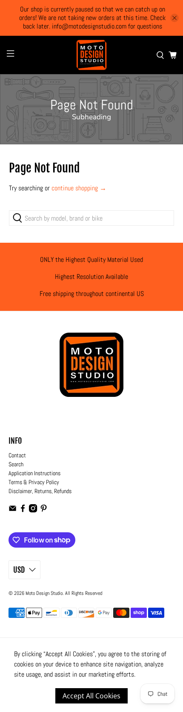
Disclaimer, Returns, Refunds (40, 491)
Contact (17, 455)
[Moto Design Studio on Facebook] (23, 510)
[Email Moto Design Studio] (13, 510)
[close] (174, 18)
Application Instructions (34, 473)
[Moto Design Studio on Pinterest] (44, 510)
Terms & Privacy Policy (34, 482)
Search (16, 464)
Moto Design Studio (44, 593)
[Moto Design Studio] (91, 55)
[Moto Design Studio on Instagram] (33, 510)
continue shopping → (78, 188)
